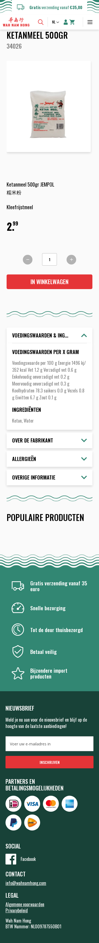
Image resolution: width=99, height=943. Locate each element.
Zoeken (40, 22)
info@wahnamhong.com (26, 883)
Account (65, 22)
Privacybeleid (17, 910)
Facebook (28, 859)
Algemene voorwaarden (25, 904)
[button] (56, 22)
